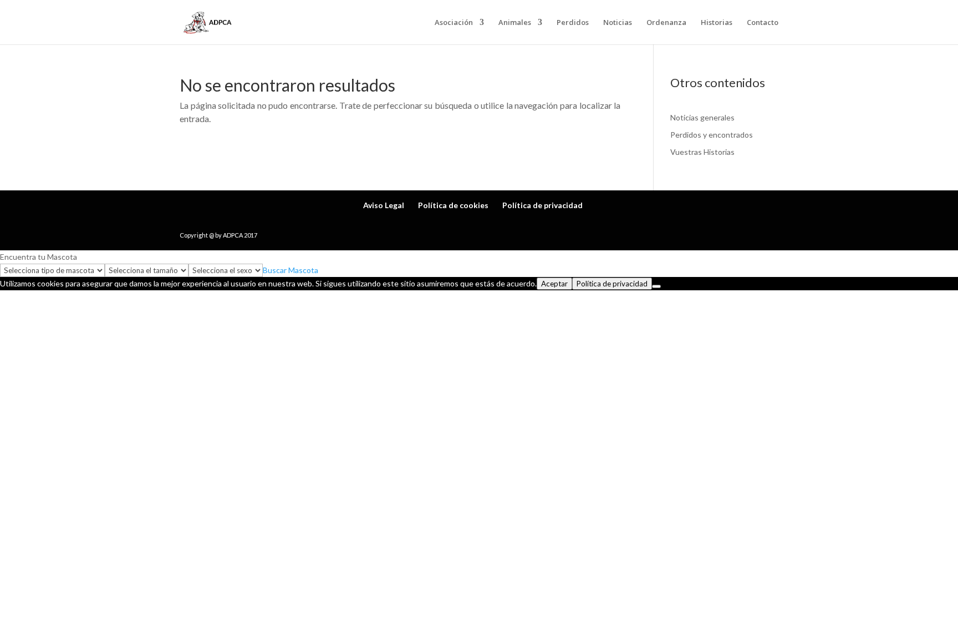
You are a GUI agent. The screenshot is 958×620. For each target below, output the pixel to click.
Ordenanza (666, 22)
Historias (716, 22)
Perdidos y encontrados (711, 134)
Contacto (762, 22)
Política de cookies (453, 205)
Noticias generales (702, 117)
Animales (514, 22)
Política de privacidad (542, 205)
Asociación (454, 22)
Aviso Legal (383, 205)
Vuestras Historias (702, 152)
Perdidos (573, 22)
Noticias (617, 22)
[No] (656, 286)
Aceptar (554, 283)
